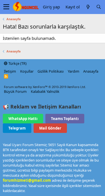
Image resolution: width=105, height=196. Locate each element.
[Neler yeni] (88, 7)
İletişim (10, 71)
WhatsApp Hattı (23, 118)
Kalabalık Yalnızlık (45, 91)
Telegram (17, 128)
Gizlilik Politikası (51, 71)
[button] (6, 7)
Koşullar (27, 71)
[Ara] (98, 7)
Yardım (73, 71)
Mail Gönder (50, 128)
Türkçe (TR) (17, 63)
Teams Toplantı (65, 118)
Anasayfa (90, 71)
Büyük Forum (15, 91)
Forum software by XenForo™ (45, 87)
